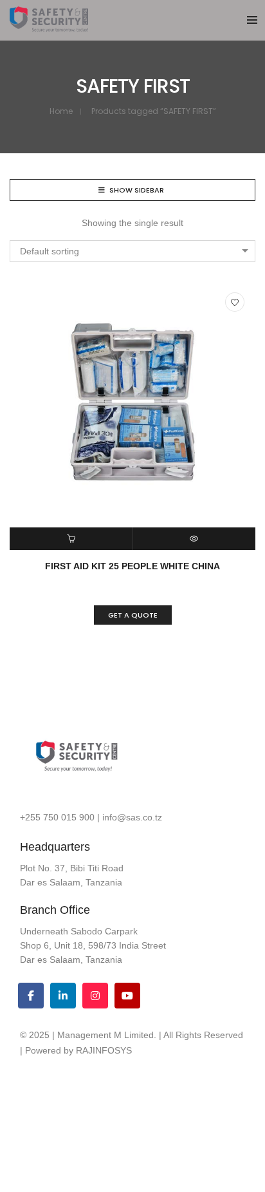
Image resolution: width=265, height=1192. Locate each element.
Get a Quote (133, 615)
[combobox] (132, 251)
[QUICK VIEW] (194, 538)
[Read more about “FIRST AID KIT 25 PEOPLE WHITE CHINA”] (71, 538)
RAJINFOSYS (104, 1050)
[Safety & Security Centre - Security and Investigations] (49, 27)
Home (61, 111)
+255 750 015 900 (57, 817)
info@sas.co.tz (132, 817)
